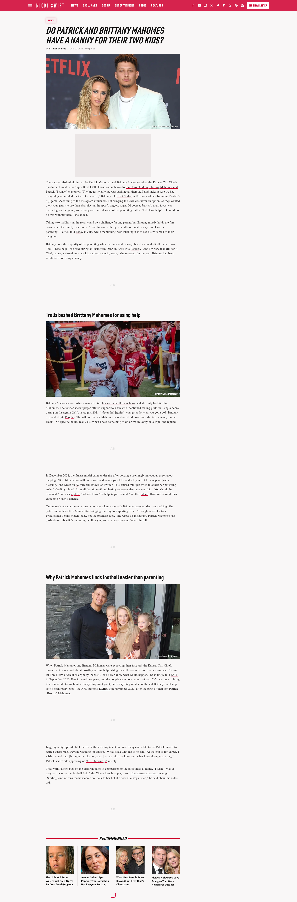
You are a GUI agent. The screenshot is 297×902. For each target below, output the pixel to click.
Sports (51, 20)
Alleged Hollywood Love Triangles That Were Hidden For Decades (165, 881)
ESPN (174, 675)
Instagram (140, 515)
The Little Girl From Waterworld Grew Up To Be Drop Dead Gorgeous (59, 881)
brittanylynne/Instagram (166, 394)
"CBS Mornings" (96, 761)
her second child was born (118, 403)
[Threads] (230, 6)
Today (79, 231)
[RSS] (242, 6)
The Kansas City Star (144, 773)
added (144, 494)
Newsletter (260, 5)
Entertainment (124, 5)
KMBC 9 (105, 688)
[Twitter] (211, 6)
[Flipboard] (224, 6)
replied (75, 494)
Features (157, 5)
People (135, 248)
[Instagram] (205, 6)
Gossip (106, 5)
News (74, 5)
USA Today (124, 196)
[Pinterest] (217, 6)
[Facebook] (193, 6)
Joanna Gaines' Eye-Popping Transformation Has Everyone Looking (95, 881)
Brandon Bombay (57, 48)
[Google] (236, 6)
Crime (142, 5)
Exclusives (90, 5)
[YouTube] (199, 6)
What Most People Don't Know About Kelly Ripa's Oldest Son (130, 881)
